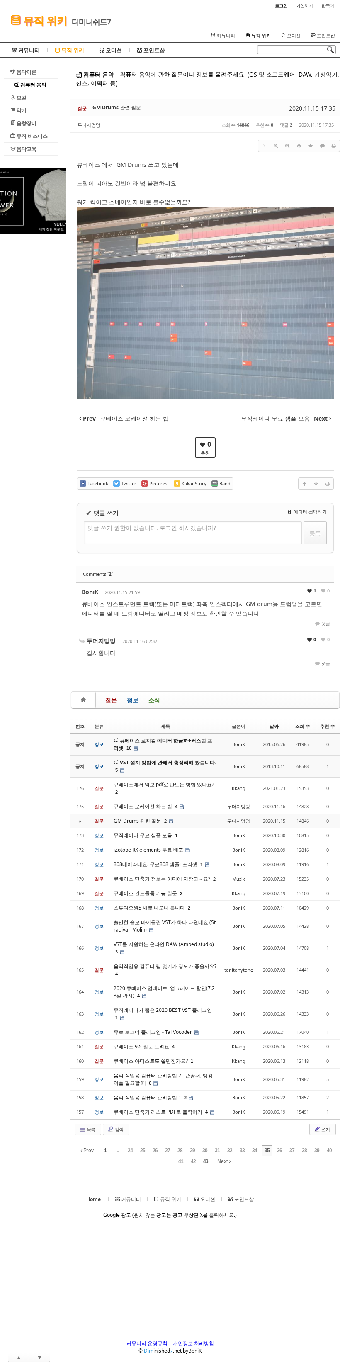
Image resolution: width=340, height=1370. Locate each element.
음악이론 (25, 71)
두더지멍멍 (89, 125)
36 (279, 1150)
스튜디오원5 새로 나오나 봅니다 (150, 907)
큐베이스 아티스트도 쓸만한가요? (151, 1060)
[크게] (276, 146)
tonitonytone (238, 970)
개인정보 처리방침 (193, 1343)
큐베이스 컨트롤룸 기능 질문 (146, 893)
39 (316, 1150)
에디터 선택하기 (309, 511)
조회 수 (302, 726)
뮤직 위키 (44, 20)
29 (192, 1150)
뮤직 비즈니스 (31, 136)
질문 (111, 700)
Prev (88, 1150)
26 (155, 1150)
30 (204, 1150)
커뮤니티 (225, 35)
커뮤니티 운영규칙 (147, 1343)
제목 (165, 726)
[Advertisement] (33, 358)
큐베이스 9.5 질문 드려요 (142, 1046)
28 (179, 1150)
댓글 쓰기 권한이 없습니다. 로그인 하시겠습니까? (151, 528)
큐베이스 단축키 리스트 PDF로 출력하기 (159, 1111)
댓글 (325, 623)
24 (130, 1150)
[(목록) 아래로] (310, 146)
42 (193, 1161)
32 (229, 1150)
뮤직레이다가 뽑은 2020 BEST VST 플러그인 (163, 1010)
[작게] (287, 146)
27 (167, 1150)
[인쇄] (334, 146)
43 (205, 1161)
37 (291, 1150)
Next (223, 1161)
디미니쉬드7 (91, 21)
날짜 (274, 726)
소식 (154, 700)
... (118, 1150)
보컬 (21, 97)
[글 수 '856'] (84, 700)
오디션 (293, 35)
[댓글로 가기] (322, 146)
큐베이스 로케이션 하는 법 (143, 806)
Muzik (238, 879)
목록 (90, 1129)
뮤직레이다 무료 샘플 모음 (143, 835)
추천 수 (327, 726)
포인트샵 (325, 35)
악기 (21, 110)
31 (217, 1150)
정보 (132, 700)
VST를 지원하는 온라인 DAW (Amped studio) (164, 944)
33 (242, 1150)
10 (128, 748)
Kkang (238, 788)
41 (180, 1161)
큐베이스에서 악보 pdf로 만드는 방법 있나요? (164, 784)
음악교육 (25, 148)
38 (304, 1150)
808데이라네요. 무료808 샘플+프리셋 (156, 864)
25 (142, 1150)
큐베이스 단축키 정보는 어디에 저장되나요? (162, 878)
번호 (80, 726)
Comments (98, 574)
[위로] (299, 146)
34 (254, 1150)
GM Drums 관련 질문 (116, 107)
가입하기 (304, 5)
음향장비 (25, 123)
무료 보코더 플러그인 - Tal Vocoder (153, 1031)
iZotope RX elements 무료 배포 (149, 849)
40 (329, 1150)
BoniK (90, 592)
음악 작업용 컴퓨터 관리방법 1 (148, 1097)
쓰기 (325, 1129)
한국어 (327, 5)
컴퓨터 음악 (32, 84)
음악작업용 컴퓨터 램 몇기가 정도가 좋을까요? (165, 966)
